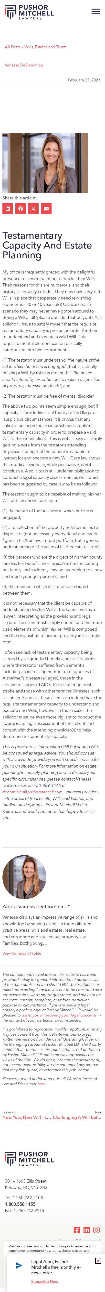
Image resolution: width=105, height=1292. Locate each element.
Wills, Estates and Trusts (45, 47)
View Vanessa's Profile (21, 953)
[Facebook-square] (77, 1230)
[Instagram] (96, 1230)
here (42, 1084)
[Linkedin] (86, 1230)
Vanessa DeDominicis (24, 65)
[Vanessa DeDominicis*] (24, 877)
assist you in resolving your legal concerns (59, 1015)
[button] (7, 208)
